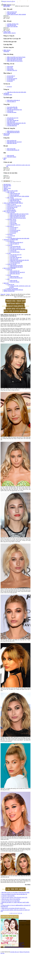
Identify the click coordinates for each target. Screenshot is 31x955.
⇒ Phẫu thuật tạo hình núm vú (16, 242)
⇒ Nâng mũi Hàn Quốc (14, 193)
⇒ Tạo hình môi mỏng (14, 252)
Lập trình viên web (14, 951)
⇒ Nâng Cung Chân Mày (15, 201)
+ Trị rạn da (9, 86)
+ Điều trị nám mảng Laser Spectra (14, 58)
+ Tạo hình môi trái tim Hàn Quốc (14, 109)
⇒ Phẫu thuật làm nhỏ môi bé (16, 267)
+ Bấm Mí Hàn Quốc (11, 25)
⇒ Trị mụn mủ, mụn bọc (14, 230)
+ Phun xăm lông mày (11, 140)
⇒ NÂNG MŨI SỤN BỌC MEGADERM (19, 196)
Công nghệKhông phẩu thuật (9, 32)
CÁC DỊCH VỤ (7, 181)
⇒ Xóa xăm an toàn (13, 258)
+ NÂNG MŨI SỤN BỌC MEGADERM (16, 14)
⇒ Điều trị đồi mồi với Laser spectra (17, 218)
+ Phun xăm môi (10, 155)
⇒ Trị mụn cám (12, 228)
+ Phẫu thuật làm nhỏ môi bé (12, 132)
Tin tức (8, 294)
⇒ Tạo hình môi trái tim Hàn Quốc (17, 249)
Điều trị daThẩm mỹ (6, 51)
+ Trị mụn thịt (9, 81)
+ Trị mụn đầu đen (10, 79)
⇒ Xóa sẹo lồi (12, 222)
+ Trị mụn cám (9, 77)
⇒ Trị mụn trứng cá (13, 227)
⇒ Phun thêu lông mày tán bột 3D (17, 272)
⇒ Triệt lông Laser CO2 (14, 224)
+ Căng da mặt (9, 111)
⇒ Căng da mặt (12, 250)
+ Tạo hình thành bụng (11, 125)
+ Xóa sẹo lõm (9, 66)
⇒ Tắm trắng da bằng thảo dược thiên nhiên (19, 238)
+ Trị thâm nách (10, 119)
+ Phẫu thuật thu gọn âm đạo (12, 131)
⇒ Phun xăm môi (13, 280)
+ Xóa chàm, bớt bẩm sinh (12, 120)
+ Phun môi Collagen (11, 156)
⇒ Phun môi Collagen (14, 281)
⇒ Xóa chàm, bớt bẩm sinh (15, 257)
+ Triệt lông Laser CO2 (11, 70)
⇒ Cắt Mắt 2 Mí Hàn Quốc (15, 199)
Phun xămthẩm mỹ (6, 134)
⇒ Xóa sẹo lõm (12, 220)
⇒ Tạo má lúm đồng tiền (14, 246)
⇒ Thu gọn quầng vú (14, 243)
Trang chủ (3, 294)
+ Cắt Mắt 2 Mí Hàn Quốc (12, 24)
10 (21, 913)
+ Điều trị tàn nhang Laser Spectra (14, 59)
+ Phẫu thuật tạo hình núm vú (13, 100)
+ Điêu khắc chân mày (11, 143)
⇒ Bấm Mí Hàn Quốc (14, 200)
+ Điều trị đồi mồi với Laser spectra (14, 61)
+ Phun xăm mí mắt (10, 148)
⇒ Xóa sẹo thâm (13, 223)
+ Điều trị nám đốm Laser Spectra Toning (15, 57)
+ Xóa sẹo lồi (9, 67)
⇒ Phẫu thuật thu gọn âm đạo (16, 265)
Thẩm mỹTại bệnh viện (7, 94)
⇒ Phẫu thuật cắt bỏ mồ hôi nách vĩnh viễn (19, 260)
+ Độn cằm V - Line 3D (11, 108)
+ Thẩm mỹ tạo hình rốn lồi (12, 124)
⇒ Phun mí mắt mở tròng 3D (15, 277)
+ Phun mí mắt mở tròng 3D (12, 150)
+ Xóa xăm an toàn (10, 121)
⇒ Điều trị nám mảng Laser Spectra (17, 215)
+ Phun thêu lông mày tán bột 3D (14, 141)
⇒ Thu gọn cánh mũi (14, 195)
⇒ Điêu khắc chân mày (14, 273)
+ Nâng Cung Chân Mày (12, 26)
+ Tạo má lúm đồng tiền (11, 107)
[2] (11, 913)
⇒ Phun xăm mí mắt (13, 276)
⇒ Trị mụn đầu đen (13, 231)
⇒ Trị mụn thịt (12, 233)
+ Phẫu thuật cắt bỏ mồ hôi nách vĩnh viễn (16, 123)
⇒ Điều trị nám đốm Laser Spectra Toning (18, 213)
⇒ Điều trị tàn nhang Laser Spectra (17, 216)
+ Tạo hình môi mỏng (11, 112)
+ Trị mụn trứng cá (10, 76)
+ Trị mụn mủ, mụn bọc (11, 78)
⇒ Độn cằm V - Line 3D (15, 247)
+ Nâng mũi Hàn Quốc (11, 11)
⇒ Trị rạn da (12, 235)
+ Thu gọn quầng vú (11, 101)
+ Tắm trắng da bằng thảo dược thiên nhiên (16, 92)
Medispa (4, 158)
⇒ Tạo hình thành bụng (14, 262)
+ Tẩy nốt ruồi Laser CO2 (12, 117)
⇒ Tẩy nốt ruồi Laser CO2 (15, 254)
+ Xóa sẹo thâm (10, 69)
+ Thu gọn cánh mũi (11, 13)
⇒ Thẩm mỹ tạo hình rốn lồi (15, 261)
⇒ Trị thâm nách (13, 256)
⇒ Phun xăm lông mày (14, 271)
